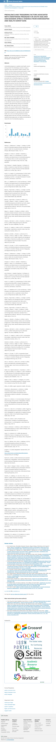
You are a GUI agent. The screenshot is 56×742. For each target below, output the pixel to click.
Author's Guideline (9, 706)
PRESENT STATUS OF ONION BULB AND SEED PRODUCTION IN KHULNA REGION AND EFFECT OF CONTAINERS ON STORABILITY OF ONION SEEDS (29, 561)
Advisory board (39, 730)
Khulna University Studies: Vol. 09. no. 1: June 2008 (18, 553)
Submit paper (4, 723)
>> (19, 591)
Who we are (38, 723)
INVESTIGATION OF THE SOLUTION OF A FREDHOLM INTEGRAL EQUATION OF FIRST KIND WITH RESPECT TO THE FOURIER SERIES (29, 566)
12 (14, 591)
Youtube (48, 723)
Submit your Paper (9, 702)
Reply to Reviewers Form (10, 692)
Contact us (37, 727)
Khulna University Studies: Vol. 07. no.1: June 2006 (31, 588)
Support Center (8, 710)
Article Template (8, 694)
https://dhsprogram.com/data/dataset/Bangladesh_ (16, 453)
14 (16, 591)
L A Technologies (10, 739)
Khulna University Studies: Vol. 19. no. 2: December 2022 (36, 548)
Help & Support (39, 725)
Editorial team (38, 728)
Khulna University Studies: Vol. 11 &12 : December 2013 (33, 602)
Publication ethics (4, 726)
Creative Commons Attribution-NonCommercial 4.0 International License (42, 83)
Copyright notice (5, 732)
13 (15, 591)
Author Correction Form (10, 690)
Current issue (15, 726)
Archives (10, 5)
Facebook (48, 721)
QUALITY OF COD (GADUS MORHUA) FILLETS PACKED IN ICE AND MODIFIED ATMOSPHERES (27, 579)
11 (12, 591)
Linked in (48, 725)
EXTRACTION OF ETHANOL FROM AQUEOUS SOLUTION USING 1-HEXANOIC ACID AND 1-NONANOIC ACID (28, 551)
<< (5, 591)
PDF (36, 26)
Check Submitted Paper (10, 704)
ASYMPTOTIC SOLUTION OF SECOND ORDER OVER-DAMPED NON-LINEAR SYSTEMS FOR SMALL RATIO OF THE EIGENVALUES (29, 584)
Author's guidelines (14, 723)
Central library (27, 725)
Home (6, 5)
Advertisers (26, 731)
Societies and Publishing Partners (26, 728)
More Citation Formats (39, 49)
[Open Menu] (4, 1)
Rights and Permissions (10, 708)
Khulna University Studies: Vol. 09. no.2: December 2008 (27, 585)
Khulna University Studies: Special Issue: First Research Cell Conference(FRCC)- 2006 (28, 563)
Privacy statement (3, 729)
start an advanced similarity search (19, 594)
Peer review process (15, 730)
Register (3, 721)
